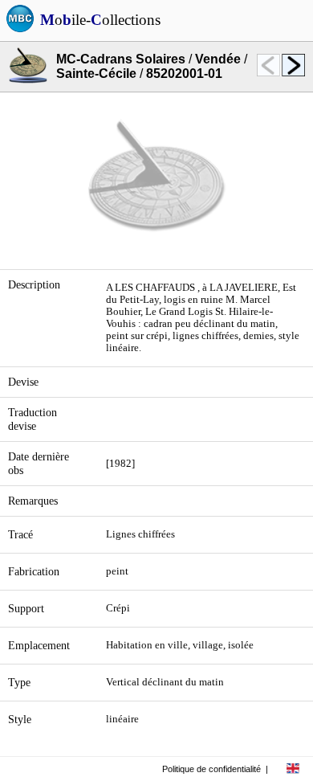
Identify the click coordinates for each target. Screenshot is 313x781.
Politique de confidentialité (211, 769)
